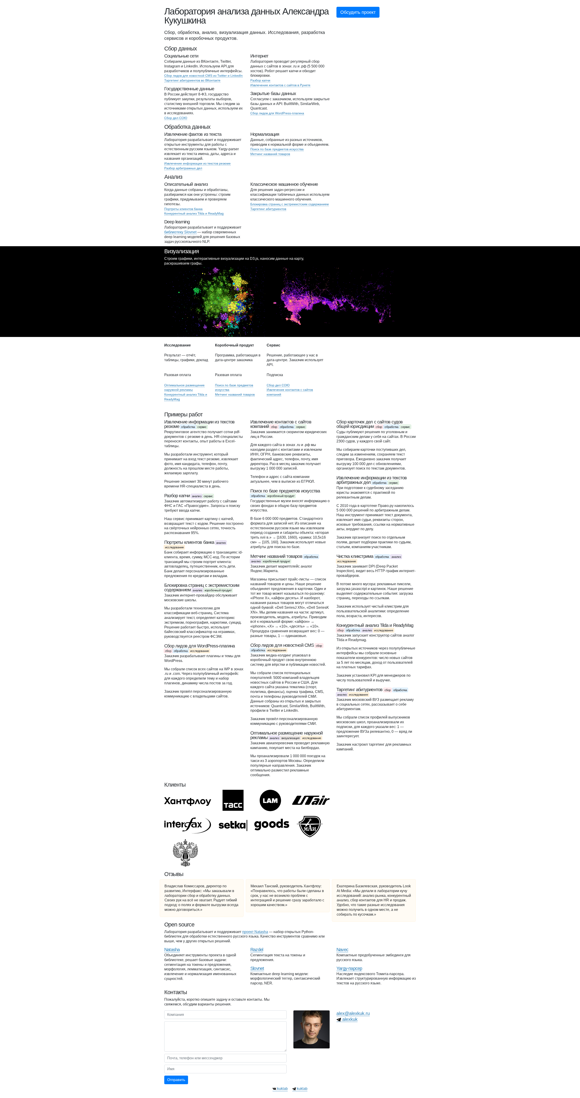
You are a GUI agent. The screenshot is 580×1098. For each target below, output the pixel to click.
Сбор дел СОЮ (175, 118)
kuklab (282, 1089)
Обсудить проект (358, 12)
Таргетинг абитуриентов (268, 209)
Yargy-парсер (349, 968)
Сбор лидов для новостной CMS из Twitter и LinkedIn (203, 75)
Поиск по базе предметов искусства (277, 149)
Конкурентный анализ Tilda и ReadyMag (194, 213)
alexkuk (349, 1019)
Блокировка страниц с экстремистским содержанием (289, 204)
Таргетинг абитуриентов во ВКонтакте (192, 80)
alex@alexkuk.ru (353, 1013)
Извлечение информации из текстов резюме (197, 163)
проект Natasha (255, 932)
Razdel (256, 949)
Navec (342, 949)
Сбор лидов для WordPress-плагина (277, 113)
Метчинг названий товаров (270, 154)
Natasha (172, 949)
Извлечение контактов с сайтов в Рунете (280, 85)
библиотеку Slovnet (180, 232)
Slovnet (257, 968)
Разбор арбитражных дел (183, 168)
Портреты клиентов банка (183, 209)
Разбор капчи (260, 80)
